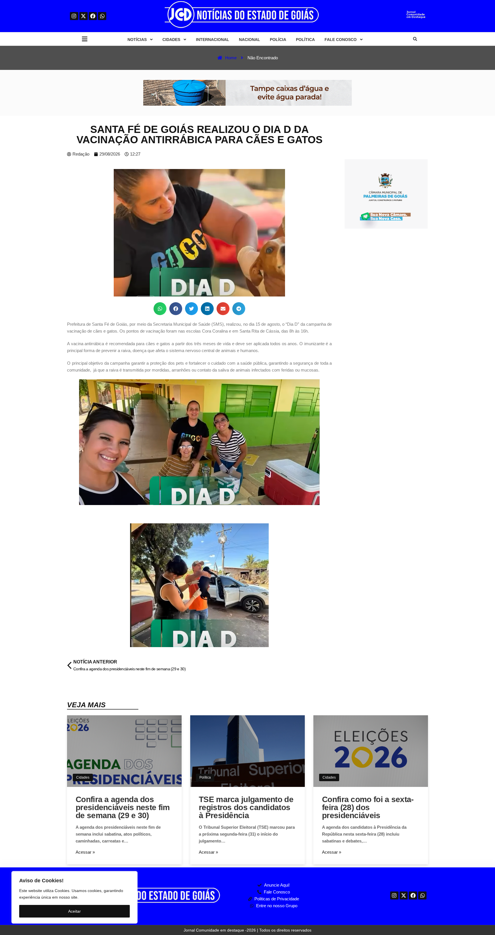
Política (205, 777)
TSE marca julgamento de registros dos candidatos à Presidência (246, 807)
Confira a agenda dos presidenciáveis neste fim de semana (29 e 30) (123, 807)
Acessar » (85, 852)
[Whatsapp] (102, 16)
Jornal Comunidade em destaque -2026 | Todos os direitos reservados (247, 930)
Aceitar (74, 911)
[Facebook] (93, 16)
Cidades (82, 777)
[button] (85, 39)
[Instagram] (74, 16)
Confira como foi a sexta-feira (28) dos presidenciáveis (368, 807)
